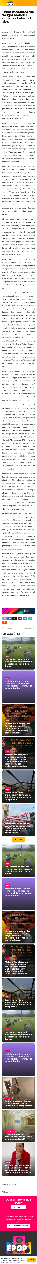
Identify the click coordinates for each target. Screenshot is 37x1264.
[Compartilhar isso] (9, 618)
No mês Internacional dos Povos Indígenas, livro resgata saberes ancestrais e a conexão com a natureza (17, 728)
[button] (2, 3)
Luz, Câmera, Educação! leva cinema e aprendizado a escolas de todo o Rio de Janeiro (18, 663)
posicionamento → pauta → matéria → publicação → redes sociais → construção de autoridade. (18, 684)
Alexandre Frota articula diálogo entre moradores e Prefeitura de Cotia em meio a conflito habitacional (18, 828)
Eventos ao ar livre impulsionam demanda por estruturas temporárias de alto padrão (18, 796)
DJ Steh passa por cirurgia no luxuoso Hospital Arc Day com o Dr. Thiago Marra (18, 1103)
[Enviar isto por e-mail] (4, 618)
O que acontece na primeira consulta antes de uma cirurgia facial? (18, 1136)
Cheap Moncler (16, 566)
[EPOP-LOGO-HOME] (10, 3)
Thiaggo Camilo (7, 1192)
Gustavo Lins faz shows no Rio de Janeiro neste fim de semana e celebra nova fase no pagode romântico (18, 1169)
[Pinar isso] (20, 618)
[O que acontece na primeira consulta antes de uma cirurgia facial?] (18, 1111)
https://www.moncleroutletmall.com (16, 115)
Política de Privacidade (14, 1262)
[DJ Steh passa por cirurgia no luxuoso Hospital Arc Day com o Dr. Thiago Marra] (18, 1078)
